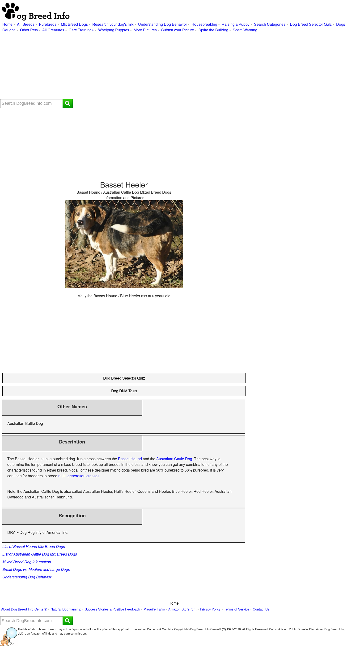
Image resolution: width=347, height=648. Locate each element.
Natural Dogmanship (66, 609)
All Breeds (25, 24)
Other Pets (29, 30)
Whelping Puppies (113, 30)
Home (7, 24)
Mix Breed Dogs (74, 24)
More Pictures (145, 30)
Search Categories (269, 24)
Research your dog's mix (113, 24)
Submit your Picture (177, 30)
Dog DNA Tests (124, 390)
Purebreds (47, 24)
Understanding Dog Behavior (162, 24)
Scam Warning (245, 30)
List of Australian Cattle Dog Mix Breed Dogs (39, 554)
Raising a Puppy (236, 24)
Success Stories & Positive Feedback (112, 609)
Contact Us (261, 609)
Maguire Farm (154, 609)
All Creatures (53, 30)
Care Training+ (81, 30)
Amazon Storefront (182, 609)
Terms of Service (236, 609)
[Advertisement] (141, 66)
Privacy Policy (210, 609)
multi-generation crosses (78, 475)
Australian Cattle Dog (174, 458)
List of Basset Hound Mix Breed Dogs (33, 546)
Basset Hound (130, 458)
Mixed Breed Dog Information (26, 561)
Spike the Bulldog (213, 30)
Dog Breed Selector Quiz (311, 24)
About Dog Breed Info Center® (24, 609)
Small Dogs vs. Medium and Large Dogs (36, 569)
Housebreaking (204, 24)
